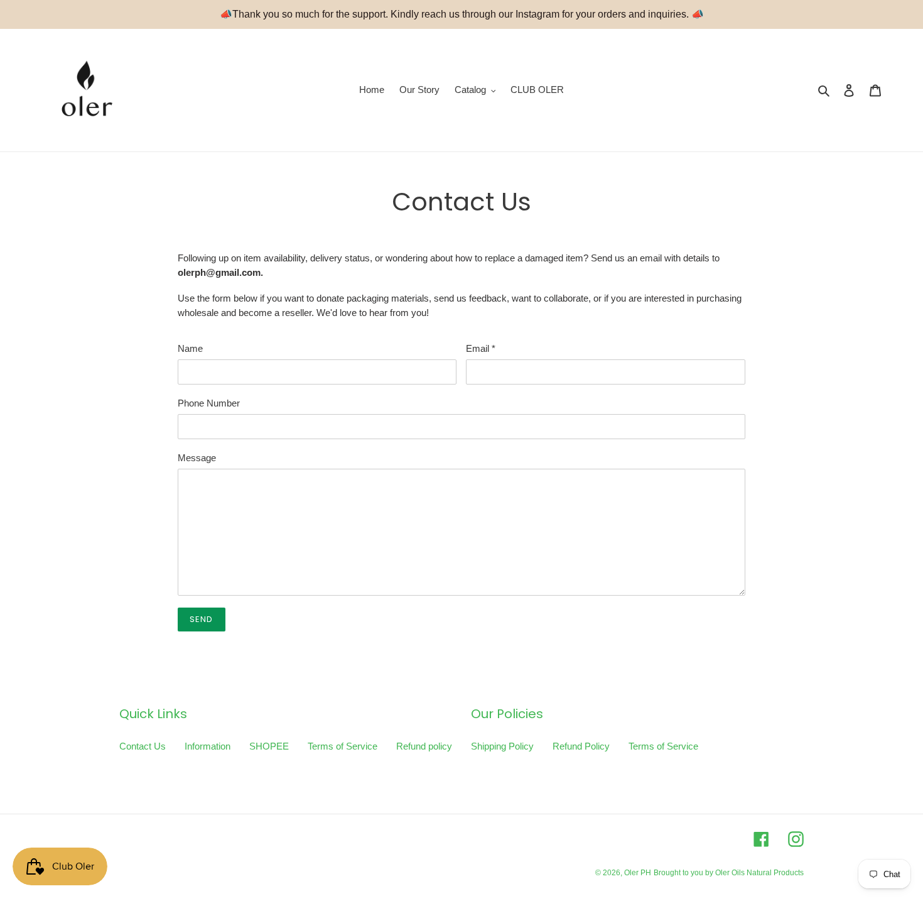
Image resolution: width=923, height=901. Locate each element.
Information (207, 746)
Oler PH (637, 872)
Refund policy (424, 746)
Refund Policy (581, 746)
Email (480, 348)
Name (190, 348)
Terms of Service (342, 746)
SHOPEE (269, 746)
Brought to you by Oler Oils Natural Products (729, 872)
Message (197, 457)
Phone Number (209, 403)
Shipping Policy (502, 746)
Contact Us (142, 746)
